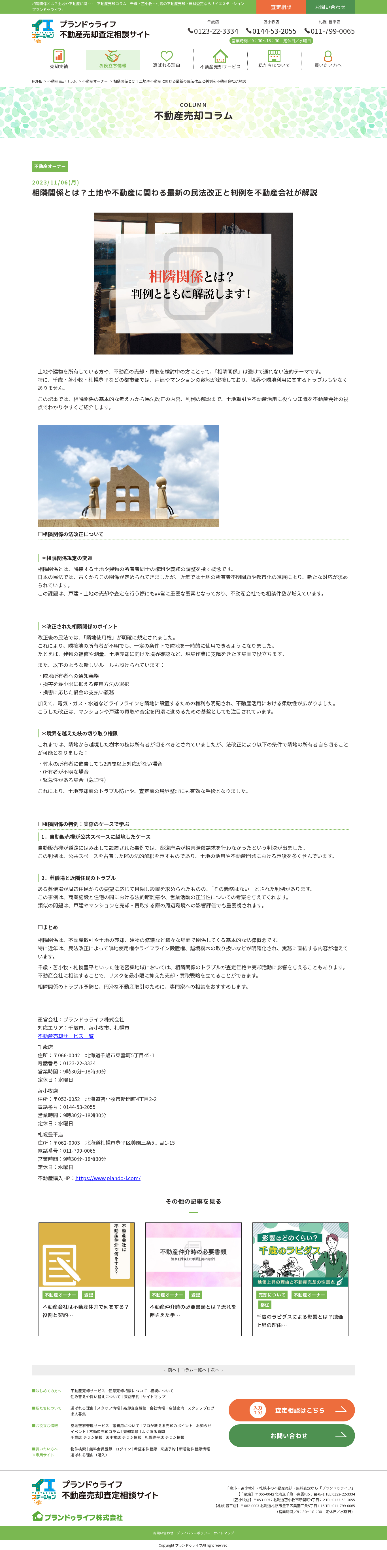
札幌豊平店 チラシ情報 (164, 1437)
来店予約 (132, 1396)
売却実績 (131, 1431)
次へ (214, 1370)
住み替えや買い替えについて (96, 1396)
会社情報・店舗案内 (167, 1408)
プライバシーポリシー (193, 1533)
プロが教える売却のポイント (168, 1425)
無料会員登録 (100, 1449)
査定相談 (281, 7)
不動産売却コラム (104, 1431)
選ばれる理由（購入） (90, 1455)
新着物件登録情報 (194, 1449)
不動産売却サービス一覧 (66, 1035)
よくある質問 (153, 1431)
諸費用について (126, 1425)
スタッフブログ (201, 1408)
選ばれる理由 (82, 1408)
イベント (78, 1431)
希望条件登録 (145, 1449)
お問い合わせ (330, 7)
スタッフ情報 (108, 1408)
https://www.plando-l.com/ (108, 1178)
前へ (172, 1370)
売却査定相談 (134, 1408)
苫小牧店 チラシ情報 (124, 1437)
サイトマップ (154, 1396)
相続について (162, 1390)
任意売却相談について (128, 1390)
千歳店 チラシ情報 (87, 1437)
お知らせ (204, 1425)
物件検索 (78, 1449)
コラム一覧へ (193, 1370)
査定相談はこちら (289, 1410)
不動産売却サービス (88, 1390)
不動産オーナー (50, 166)
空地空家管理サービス (90, 1425)
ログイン (123, 1449)
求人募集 (78, 1414)
